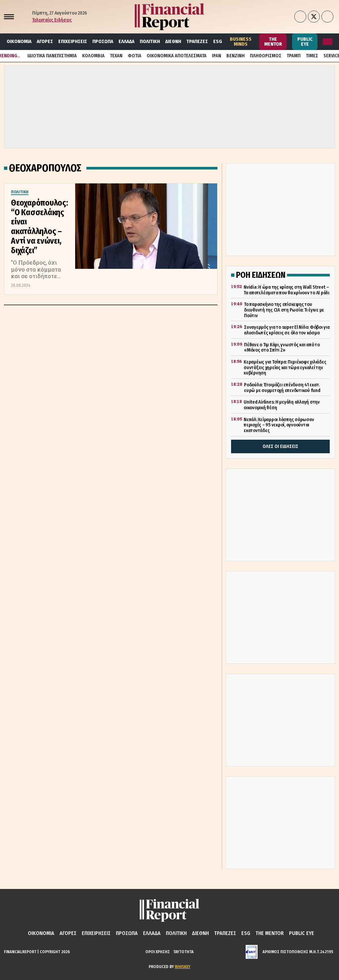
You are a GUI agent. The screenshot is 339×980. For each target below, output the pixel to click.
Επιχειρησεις (72, 41)
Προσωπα (102, 41)
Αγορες (45, 41)
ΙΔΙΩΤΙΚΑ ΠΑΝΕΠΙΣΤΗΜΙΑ (52, 56)
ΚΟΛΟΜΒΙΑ (93, 56)
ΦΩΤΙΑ (134, 56)
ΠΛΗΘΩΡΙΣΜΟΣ (265, 56)
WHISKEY (182, 966)
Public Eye (305, 41)
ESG (217, 41)
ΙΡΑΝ (216, 56)
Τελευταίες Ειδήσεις (52, 20)
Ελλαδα (126, 41)
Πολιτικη (150, 41)
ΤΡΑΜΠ (294, 56)
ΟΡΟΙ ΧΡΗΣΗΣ (157, 951)
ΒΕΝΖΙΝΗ (235, 56)
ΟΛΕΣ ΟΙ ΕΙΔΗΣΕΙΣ (280, 446)
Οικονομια (19, 41)
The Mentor (273, 41)
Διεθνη (173, 41)
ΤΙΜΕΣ (312, 56)
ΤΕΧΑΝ (116, 56)
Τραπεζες (197, 41)
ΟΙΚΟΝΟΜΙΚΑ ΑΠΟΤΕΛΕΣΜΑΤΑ (177, 56)
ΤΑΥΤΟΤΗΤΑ (183, 951)
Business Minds (241, 41)
